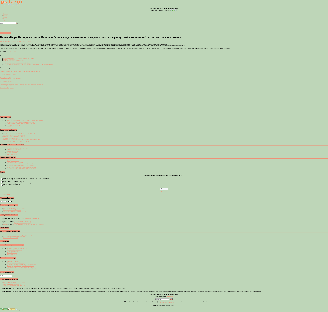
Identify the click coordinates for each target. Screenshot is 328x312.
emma (5, 224)
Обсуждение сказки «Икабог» (15, 162)
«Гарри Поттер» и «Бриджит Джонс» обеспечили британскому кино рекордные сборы (29, 64)
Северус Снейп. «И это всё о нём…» (14, 136)
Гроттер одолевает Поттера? (9, 59)
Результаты (164, 191)
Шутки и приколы (12, 154)
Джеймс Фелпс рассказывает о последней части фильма (20, 71)
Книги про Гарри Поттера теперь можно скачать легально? (22, 85)
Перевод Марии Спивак (10, 138)
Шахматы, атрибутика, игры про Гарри (14, 211)
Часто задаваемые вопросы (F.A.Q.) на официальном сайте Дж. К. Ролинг (18, 58)
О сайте (9, 126)
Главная (5, 14)
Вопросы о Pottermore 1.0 (10, 238)
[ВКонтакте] (171, 10)
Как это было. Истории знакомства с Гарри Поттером (19, 133)
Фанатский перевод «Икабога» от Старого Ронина (21, 164)
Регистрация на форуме (14, 125)
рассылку (170, 296)
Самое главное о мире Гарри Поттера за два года (21, 123)
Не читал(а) (5, 186)
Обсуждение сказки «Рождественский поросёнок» (21, 167)
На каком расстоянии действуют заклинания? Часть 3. (14, 60)
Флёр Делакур (12, 74)
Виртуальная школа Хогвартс (12, 210)
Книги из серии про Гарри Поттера (17, 148)
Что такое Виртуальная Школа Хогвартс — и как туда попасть (25, 120)
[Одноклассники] (172, 10)
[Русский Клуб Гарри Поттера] (11, 5)
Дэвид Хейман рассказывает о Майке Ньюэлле (18, 63)
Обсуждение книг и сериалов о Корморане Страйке (22, 168)
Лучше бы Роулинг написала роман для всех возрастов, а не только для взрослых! (26, 178)
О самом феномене (12, 151)
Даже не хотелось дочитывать (11, 184)
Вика (4, 220)
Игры (5, 17)
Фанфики (6, 18)
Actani (10, 81)
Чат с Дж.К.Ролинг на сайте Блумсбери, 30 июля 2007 (28, 224)
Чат (4, 20)
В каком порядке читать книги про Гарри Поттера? (18, 235)
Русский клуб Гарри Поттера (167, 302)
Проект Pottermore (12, 152)
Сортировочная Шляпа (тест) (30, 218)
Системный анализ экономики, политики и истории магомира (21, 139)
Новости (2, 33)
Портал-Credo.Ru (11, 51)
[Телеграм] (174, 10)
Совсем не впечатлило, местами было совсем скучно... (18, 183)
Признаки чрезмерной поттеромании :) (14, 135)
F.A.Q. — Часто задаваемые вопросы (14, 236)
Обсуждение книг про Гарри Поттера (14, 208)
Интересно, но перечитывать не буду (13, 181)
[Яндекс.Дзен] (176, 10)
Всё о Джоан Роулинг (13, 161)
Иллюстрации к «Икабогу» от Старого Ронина (20, 165)
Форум (5, 15)
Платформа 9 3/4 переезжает (10, 78)
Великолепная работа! (8, 180)
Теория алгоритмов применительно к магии (16, 141)
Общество (8, 33)
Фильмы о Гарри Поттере (14, 149)
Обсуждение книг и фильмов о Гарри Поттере (20, 122)
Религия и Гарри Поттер (23, 41)
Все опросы (6, 194)
